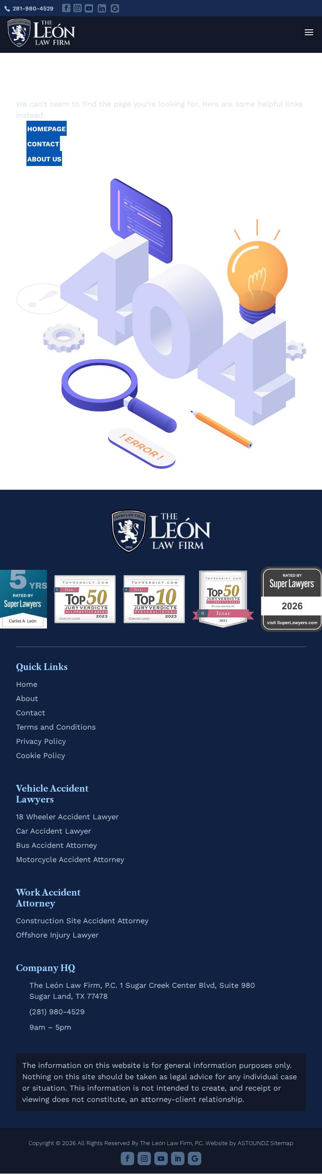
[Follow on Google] (194, 1158)
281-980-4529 (33, 8)
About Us (44, 159)
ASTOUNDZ (253, 1143)
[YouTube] (89, 8)
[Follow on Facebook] (127, 1158)
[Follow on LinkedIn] (177, 1158)
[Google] (115, 8)
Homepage (46, 129)
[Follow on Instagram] (144, 1158)
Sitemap (281, 1143)
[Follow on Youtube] (161, 1158)
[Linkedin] (102, 8)
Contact (43, 144)
